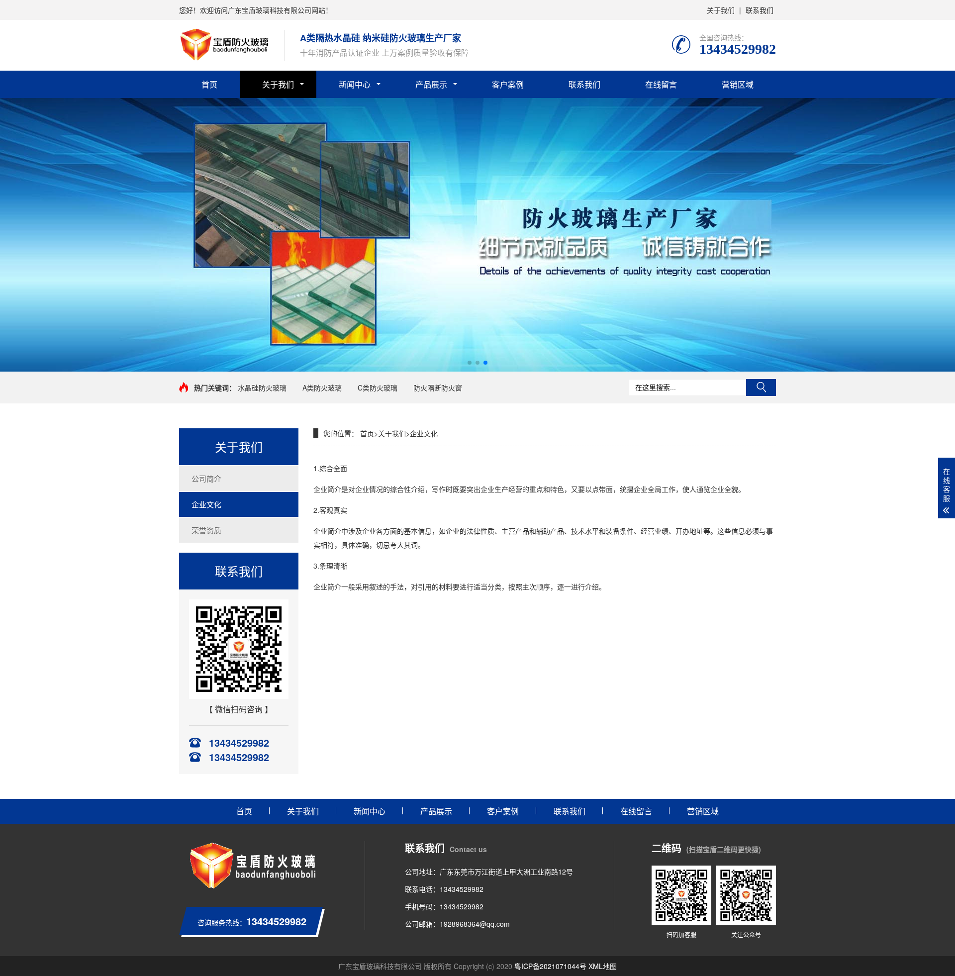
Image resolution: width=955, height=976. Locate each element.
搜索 (761, 387)
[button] (470, 363)
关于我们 (721, 10)
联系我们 (759, 10)
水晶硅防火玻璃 (262, 387)
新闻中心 (355, 84)
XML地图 (602, 966)
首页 (209, 84)
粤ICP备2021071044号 (550, 966)
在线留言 (661, 84)
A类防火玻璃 (322, 387)
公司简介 (206, 478)
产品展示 (431, 84)
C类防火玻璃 (377, 387)
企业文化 (206, 504)
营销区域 (738, 84)
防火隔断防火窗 (437, 387)
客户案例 (508, 84)
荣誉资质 (206, 530)
